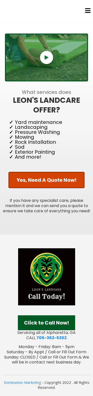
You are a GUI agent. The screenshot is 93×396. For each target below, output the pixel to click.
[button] (88, 11)
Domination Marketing (22, 382)
